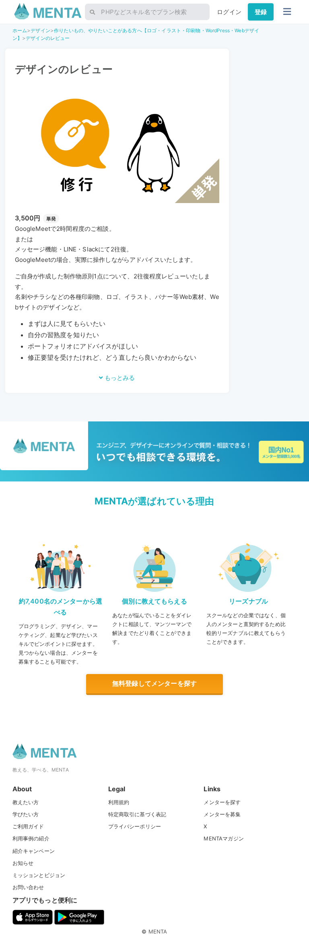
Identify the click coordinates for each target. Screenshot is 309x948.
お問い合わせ (28, 887)
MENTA (157, 931)
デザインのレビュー (48, 38)
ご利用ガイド (28, 826)
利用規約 (119, 802)
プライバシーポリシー (134, 826)
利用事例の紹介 (30, 838)
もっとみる (119, 378)
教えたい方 (25, 802)
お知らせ (23, 863)
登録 (261, 12)
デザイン (40, 30)
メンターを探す (222, 802)
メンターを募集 (222, 814)
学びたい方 (25, 814)
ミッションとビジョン (39, 875)
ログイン (229, 12)
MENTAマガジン (223, 838)
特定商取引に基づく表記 (137, 814)
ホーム (19, 30)
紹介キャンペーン (33, 851)
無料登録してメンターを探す (154, 683)
